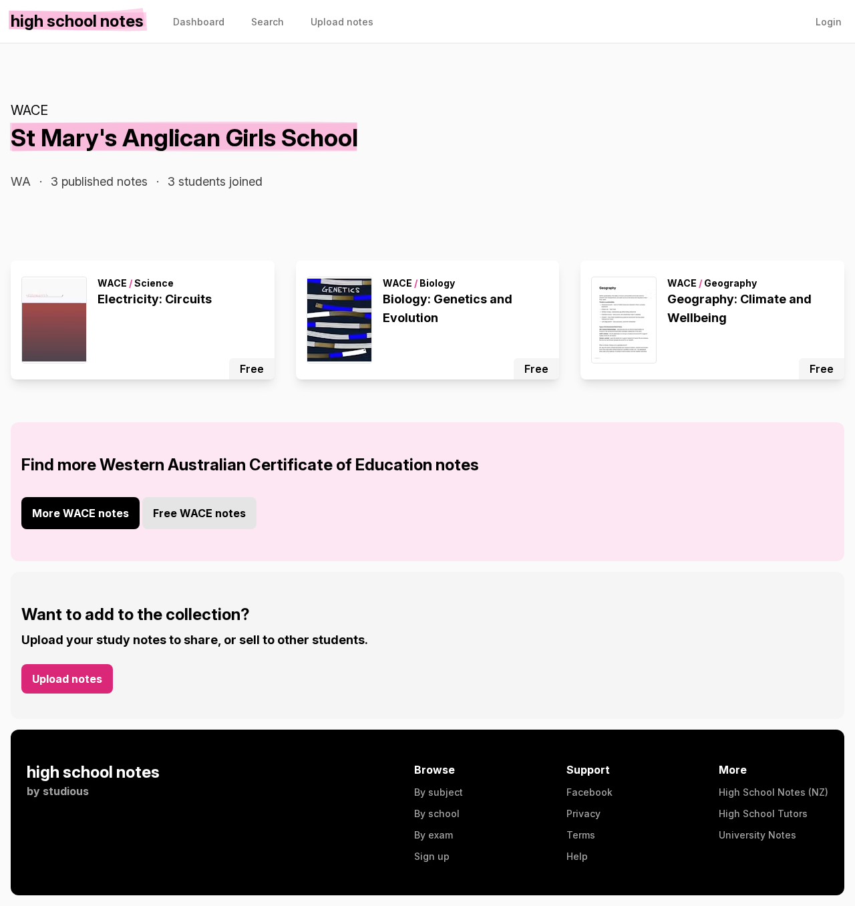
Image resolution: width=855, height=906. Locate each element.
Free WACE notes (199, 513)
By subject (438, 792)
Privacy (583, 813)
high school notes (93, 772)
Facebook (589, 792)
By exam (433, 835)
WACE (29, 110)
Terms (580, 835)
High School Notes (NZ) (773, 792)
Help (577, 856)
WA (21, 181)
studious (66, 791)
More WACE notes (80, 513)
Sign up (432, 856)
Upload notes (67, 679)
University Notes (757, 835)
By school (437, 813)
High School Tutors (763, 813)
